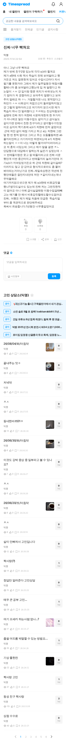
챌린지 (51, 11)
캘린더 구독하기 (33, 11)
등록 (54, 276)
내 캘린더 (14, 11)
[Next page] (51, 737)
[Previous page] (16, 737)
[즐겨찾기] (32, 295)
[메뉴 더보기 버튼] (5, 29)
